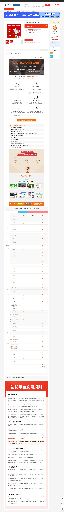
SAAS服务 (14, 11)
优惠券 (37, 9)
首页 (8, 11)
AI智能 (27, 9)
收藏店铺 (55, 33)
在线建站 (18, 11)
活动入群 (42, 9)
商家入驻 (47, 9)
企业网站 (21, 11)
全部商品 (16, 9)
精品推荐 (32, 9)
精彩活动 (22, 9)
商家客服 (55, 39)
